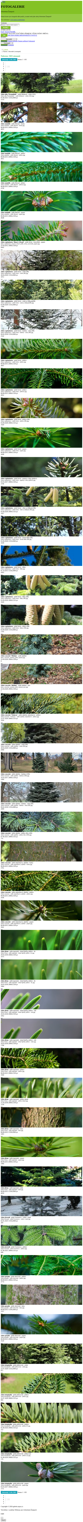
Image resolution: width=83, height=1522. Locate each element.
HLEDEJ (5, 27)
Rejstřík (12, 32)
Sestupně (11, 45)
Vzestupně (4, 45)
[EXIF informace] (1, 131)
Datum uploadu (13, 41)
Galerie (5, 49)
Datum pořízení (23, 41)
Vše (4, 35)
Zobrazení (31, 41)
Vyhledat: (4, 23)
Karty (2, 32)
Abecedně (4, 41)
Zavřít (3, 1520)
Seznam (7, 32)
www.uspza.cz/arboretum (17, 20)
